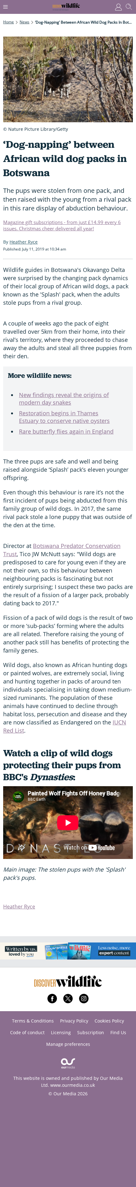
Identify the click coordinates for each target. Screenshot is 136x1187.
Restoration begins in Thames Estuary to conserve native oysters (64, 416)
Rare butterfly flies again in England (66, 431)
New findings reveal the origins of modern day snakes (64, 398)
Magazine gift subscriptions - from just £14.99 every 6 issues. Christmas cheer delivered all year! (62, 225)
